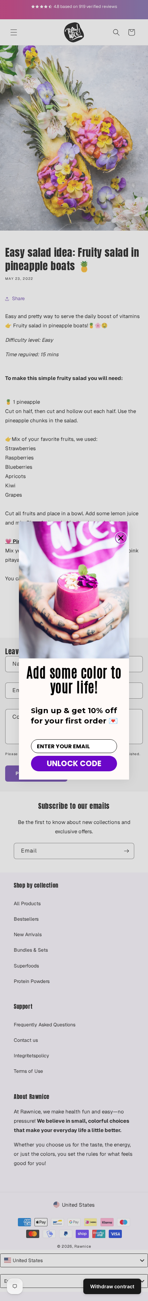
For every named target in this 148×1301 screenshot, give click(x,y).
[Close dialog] (120, 537)
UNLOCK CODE (74, 763)
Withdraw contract (112, 1286)
